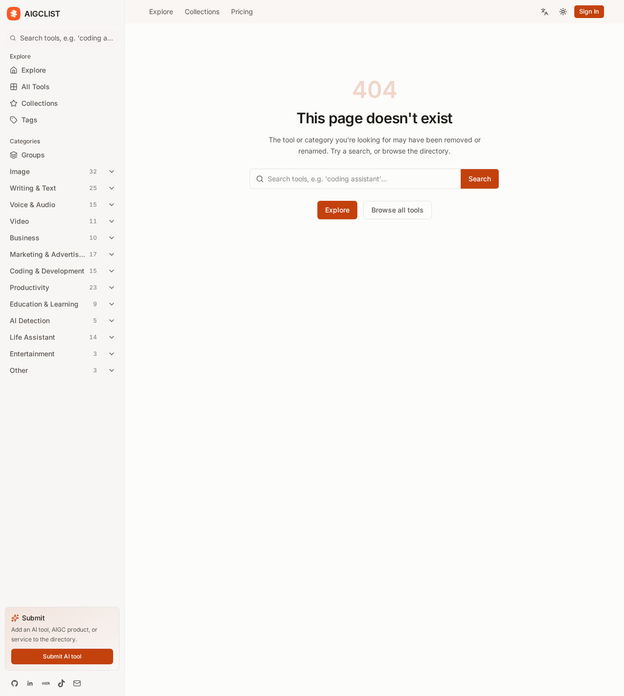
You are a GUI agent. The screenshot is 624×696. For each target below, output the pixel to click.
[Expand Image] (111, 171)
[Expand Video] (111, 221)
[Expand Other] (111, 370)
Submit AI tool (62, 656)
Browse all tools (397, 210)
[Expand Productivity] (111, 287)
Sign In (589, 11)
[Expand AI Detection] (111, 321)
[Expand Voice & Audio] (111, 205)
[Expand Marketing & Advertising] (111, 254)
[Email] (77, 683)
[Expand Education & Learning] (111, 304)
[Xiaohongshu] (46, 683)
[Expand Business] (111, 238)
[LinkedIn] (30, 683)
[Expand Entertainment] (111, 354)
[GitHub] (14, 683)
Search (479, 178)
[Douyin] (61, 683)
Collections (202, 11)
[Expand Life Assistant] (111, 337)
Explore (161, 11)
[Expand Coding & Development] (111, 271)
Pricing (242, 11)
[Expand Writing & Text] (111, 188)
